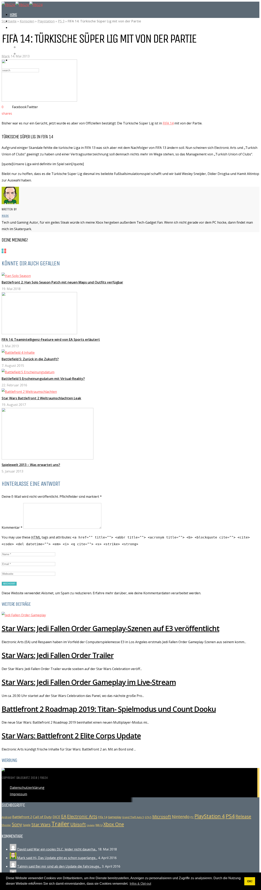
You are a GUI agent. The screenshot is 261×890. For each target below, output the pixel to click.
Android (6, 817)
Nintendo (181, 816)
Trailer (60, 824)
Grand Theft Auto (30, 47)
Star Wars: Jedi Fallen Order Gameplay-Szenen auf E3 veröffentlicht (110, 628)
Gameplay (114, 817)
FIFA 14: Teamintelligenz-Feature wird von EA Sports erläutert (51, 339)
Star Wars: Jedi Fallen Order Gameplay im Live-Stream (89, 682)
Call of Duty (42, 816)
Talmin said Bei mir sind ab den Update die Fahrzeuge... (59, 866)
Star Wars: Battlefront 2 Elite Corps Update (71, 736)
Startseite (9, 21)
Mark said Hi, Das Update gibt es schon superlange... (57, 858)
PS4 (230, 816)
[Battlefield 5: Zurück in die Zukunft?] (18, 352)
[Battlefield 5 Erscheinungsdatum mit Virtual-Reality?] (28, 372)
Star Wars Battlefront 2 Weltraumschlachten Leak (41, 398)
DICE (56, 816)
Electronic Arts (82, 816)
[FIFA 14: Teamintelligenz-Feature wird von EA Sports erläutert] (39, 333)
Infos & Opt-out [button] (140, 883)
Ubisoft (78, 824)
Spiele (27, 825)
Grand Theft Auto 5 (133, 817)
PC (192, 817)
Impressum (18, 794)
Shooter (6, 825)
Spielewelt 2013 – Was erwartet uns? (31, 465)
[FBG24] (22, 5)
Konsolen (27, 21)
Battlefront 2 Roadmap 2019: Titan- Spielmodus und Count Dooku (109, 709)
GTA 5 (148, 817)
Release (243, 816)
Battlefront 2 (22, 817)
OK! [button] (249, 881)
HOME (13, 14)
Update (91, 825)
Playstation (46, 21)
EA (63, 816)
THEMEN (15, 27)
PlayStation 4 (210, 816)
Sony (17, 824)
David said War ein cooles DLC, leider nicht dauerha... (57, 849)
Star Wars (41, 824)
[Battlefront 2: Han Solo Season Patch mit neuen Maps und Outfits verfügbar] (16, 276)
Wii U (99, 825)
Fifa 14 (102, 817)
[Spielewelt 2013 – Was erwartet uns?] (47, 458)
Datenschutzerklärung (27, 787)
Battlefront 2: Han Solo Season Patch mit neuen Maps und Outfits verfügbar (62, 282)
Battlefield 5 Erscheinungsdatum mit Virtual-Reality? (43, 378)
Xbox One (113, 824)
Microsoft (161, 816)
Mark (6, 56)
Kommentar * (12, 527)
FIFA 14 (168, 123)
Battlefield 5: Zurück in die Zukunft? (30, 359)
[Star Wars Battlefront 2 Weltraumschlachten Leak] (29, 391)
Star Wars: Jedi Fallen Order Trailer (58, 655)
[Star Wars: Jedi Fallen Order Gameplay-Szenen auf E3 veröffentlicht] (24, 615)
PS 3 (61, 21)
